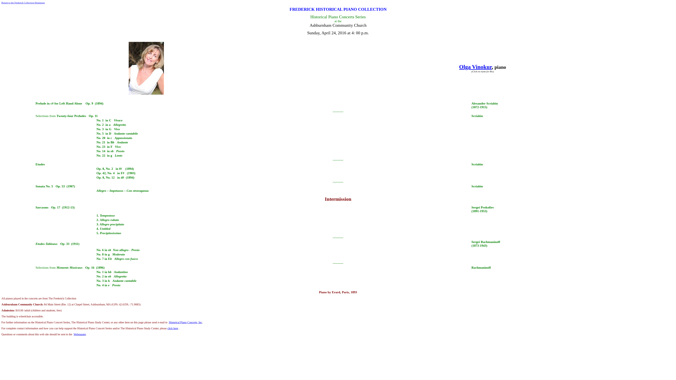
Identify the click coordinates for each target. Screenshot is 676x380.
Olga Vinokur (475, 67)
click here (172, 328)
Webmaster (80, 334)
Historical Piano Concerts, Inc (185, 322)
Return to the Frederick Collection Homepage (23, 2)
